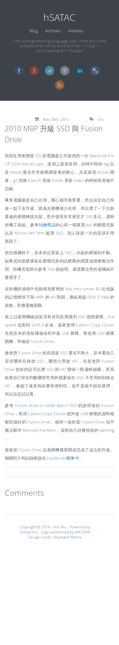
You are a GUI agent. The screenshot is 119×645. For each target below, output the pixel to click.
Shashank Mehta (67, 536)
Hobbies (75, 31)
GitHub (64, 70)
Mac (101, 119)
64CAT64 (82, 531)
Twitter (49, 70)
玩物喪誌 (47, 225)
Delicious (95, 70)
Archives (53, 31)
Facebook (19, 70)
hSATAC (59, 17)
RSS (59, 85)
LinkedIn (80, 70)
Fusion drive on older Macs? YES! (46, 405)
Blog (34, 31)
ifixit (51, 269)
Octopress (29, 531)
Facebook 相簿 (60, 458)
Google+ (34, 70)
